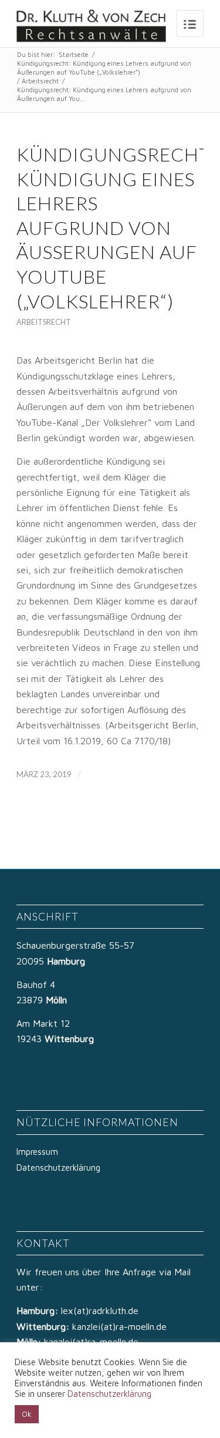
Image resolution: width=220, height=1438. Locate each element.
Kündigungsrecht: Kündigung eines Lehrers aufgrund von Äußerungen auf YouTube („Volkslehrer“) (104, 67)
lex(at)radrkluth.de (101, 1310)
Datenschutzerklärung (58, 1167)
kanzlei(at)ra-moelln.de (119, 1326)
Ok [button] (27, 1414)
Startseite (74, 54)
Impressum (37, 1152)
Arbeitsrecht (40, 81)
